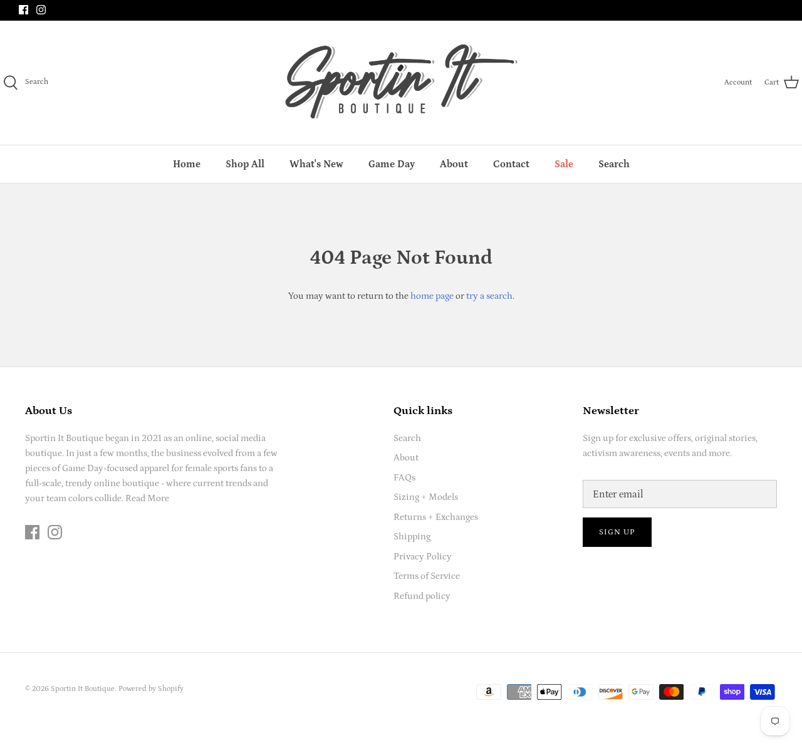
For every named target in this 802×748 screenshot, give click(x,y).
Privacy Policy (422, 556)
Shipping (411, 536)
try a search (489, 296)
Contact (511, 164)
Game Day (391, 164)
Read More (147, 498)
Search (614, 164)
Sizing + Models (425, 497)
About (454, 164)
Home (186, 164)
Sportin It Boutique (83, 689)
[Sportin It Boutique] (401, 82)
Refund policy (421, 596)
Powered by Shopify (151, 689)
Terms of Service (426, 576)
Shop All (245, 164)
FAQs (404, 477)
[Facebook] (23, 9)
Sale (564, 164)
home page (432, 296)
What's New (316, 164)
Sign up (617, 532)
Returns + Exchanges (435, 517)
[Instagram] (41, 9)
